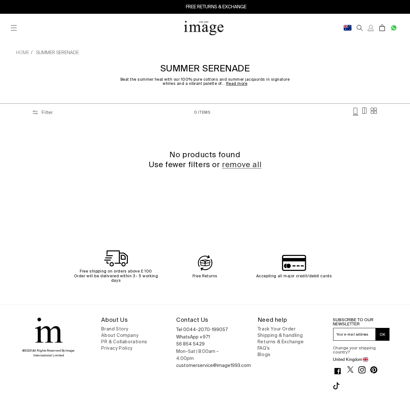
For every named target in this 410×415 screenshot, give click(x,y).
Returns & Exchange (281, 341)
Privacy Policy (116, 348)
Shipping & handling (280, 335)
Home (22, 52)
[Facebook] (340, 371)
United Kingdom (347, 359)
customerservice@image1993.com (213, 365)
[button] (14, 28)
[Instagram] (364, 370)
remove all (241, 164)
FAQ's (264, 348)
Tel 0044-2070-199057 (202, 329)
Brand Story (114, 328)
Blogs (264, 354)
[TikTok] (339, 386)
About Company (119, 335)
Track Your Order (277, 328)
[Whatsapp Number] (394, 28)
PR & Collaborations (124, 341)
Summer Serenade (57, 52)
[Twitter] (352, 369)
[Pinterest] (376, 370)
